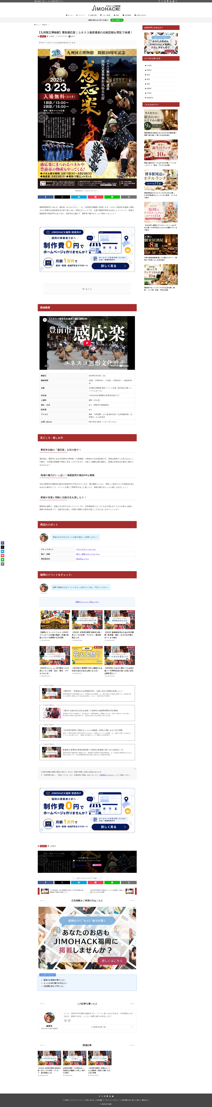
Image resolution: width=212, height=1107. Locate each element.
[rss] (170, 1)
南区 (148, 75)
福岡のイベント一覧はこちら (87, 602)
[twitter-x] (162, 1)
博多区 (149, 70)
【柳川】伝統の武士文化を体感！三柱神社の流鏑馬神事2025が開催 (90, 711)
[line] (167, 1)
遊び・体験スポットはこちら (88, 554)
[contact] (173, 1)
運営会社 (145, 1100)
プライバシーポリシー (112, 1100)
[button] (46, 197)
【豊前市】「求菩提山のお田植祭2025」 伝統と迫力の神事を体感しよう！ (93, 691)
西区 (148, 84)
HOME (66, 1100)
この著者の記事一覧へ (99, 1027)
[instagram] (164, 1)
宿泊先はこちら (82, 559)
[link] (65, 1020)
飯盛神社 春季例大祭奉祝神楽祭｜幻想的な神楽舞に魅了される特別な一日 (93, 750)
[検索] (176, 1)
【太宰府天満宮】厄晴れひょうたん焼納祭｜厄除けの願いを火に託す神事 (93, 730)
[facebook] (159, 1)
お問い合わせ (89, 1100)
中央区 (149, 65)
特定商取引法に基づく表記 (130, 1100)
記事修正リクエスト (107, 775)
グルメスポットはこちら (86, 549)
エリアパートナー (77, 1100)
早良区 (149, 93)
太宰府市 (51, 36)
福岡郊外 (42, 36)
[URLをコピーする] (129, 197)
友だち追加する (117, 20)
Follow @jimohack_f (82, 865)
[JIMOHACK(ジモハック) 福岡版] (106, 8)
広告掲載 (99, 1100)
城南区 (149, 88)
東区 (148, 79)
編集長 (49, 1026)
